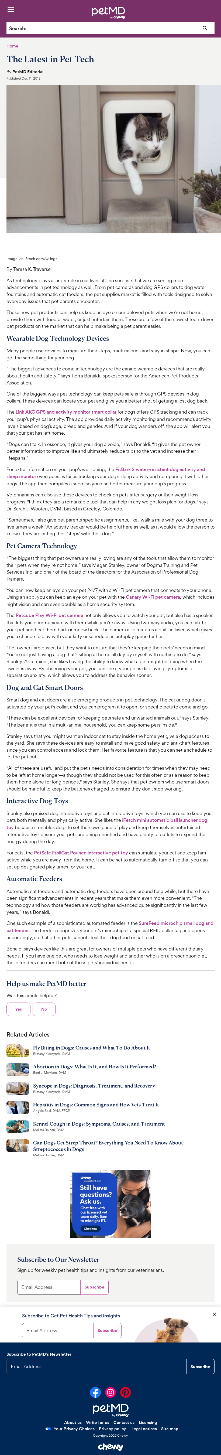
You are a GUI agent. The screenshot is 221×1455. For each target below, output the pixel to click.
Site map (169, 1428)
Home (12, 46)
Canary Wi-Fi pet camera (153, 597)
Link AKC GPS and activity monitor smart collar (66, 412)
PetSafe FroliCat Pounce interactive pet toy (81, 853)
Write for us (97, 1422)
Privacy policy (112, 1428)
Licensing (148, 1422)
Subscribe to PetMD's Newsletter (38, 1354)
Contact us (123, 1422)
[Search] (205, 28)
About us (73, 1422)
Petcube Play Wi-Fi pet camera (49, 615)
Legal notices (144, 1428)
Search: (17, 28)
